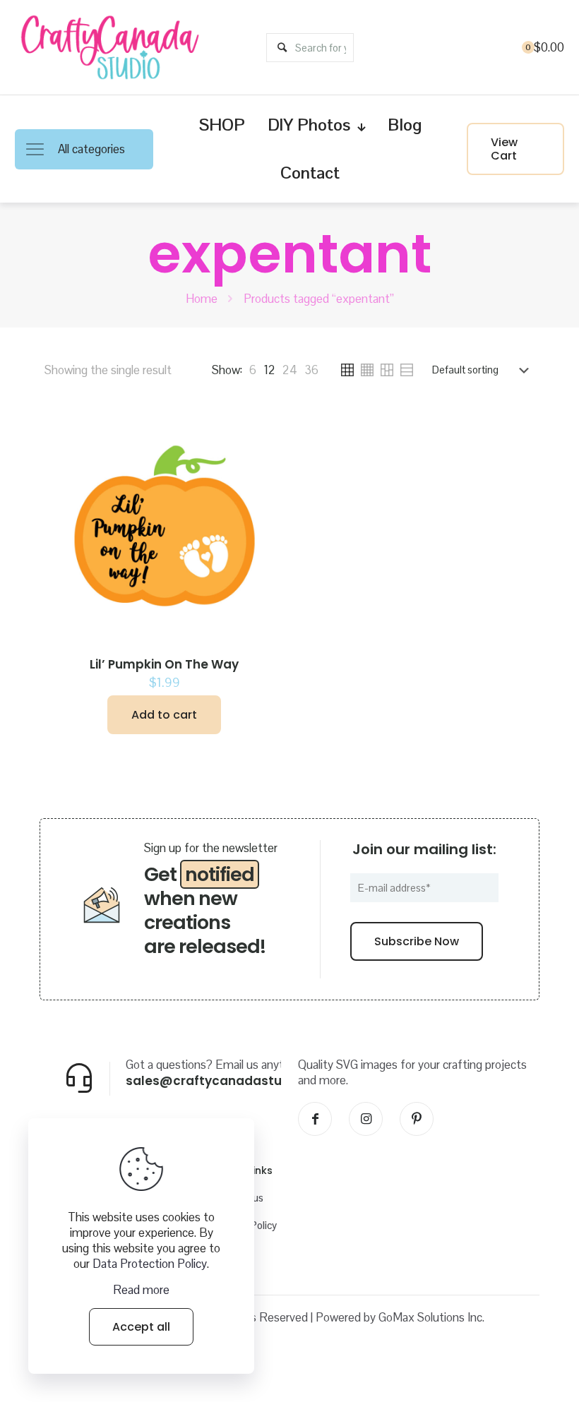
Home (201, 298)
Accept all (141, 1327)
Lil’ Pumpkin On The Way (164, 664)
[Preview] (264, 485)
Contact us (239, 1197)
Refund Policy (246, 1225)
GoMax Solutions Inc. (431, 1317)
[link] (253, 370)
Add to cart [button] (164, 715)
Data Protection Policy (149, 1263)
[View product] (264, 455)
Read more (141, 1290)
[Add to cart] (264, 425)
